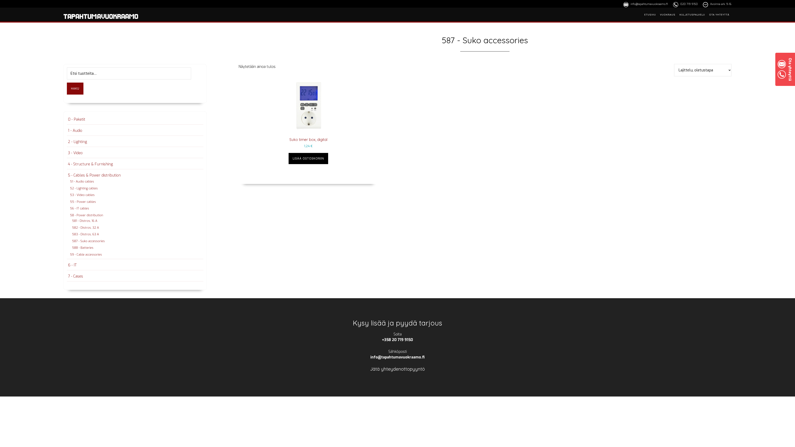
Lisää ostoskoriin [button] (308, 158)
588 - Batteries (82, 248)
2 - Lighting (77, 141)
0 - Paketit (76, 119)
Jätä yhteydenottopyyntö (397, 369)
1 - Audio (75, 130)
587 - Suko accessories (88, 241)
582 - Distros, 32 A (85, 228)
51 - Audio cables (82, 181)
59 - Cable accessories (86, 254)
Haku (75, 88)
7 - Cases (75, 276)
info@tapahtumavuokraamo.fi (649, 4)
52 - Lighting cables (84, 188)
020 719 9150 (689, 4)
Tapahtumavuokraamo (101, 21)
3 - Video (75, 152)
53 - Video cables (82, 195)
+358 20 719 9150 (397, 339)
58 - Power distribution (86, 215)
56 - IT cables (79, 208)
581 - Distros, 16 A (84, 221)
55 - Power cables (83, 202)
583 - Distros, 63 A (85, 234)
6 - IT (72, 265)
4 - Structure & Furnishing (90, 164)
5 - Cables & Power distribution (94, 175)
